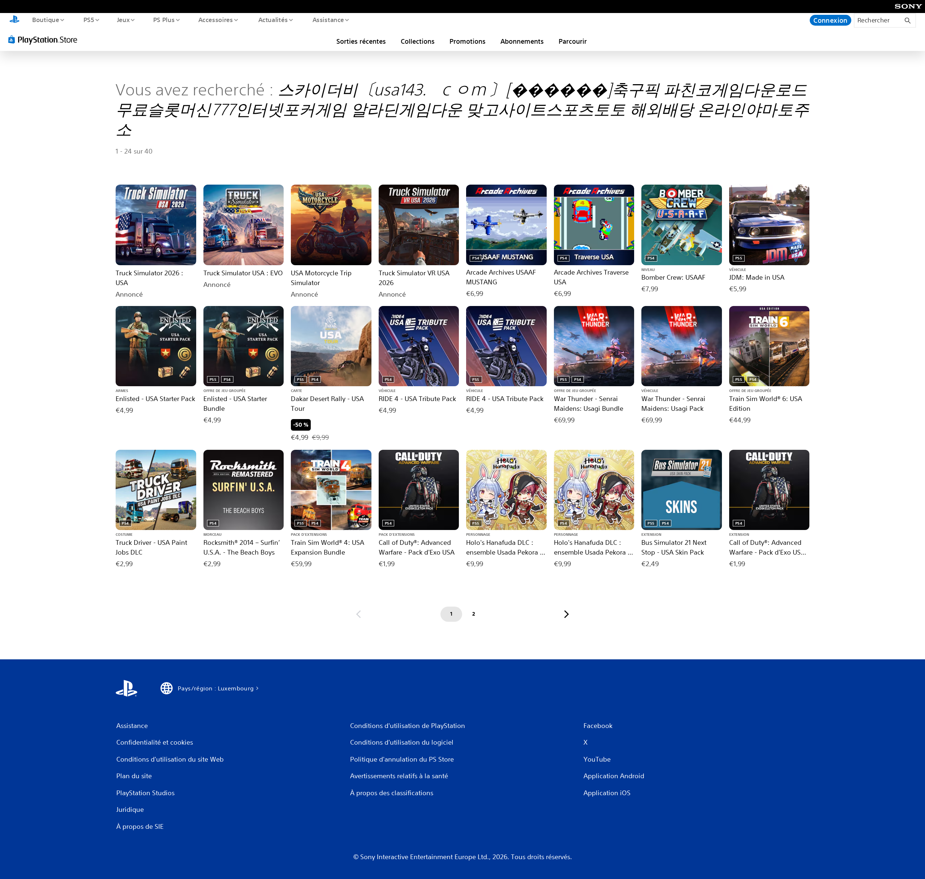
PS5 (88, 19)
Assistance (328, 19)
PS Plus (164, 19)
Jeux (123, 19)
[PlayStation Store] (45, 39)
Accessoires (215, 19)
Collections (418, 41)
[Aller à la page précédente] (358, 614)
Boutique (45, 19)
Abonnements (522, 41)
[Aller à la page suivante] (567, 614)
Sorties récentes (361, 41)
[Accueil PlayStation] (14, 20)
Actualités (273, 19)
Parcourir (573, 41)
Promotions (467, 41)
